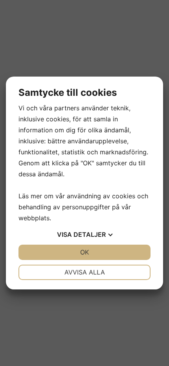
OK (84, 252)
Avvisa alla (84, 272)
